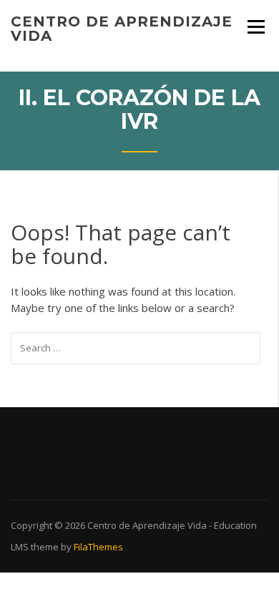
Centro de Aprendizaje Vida (121, 28)
